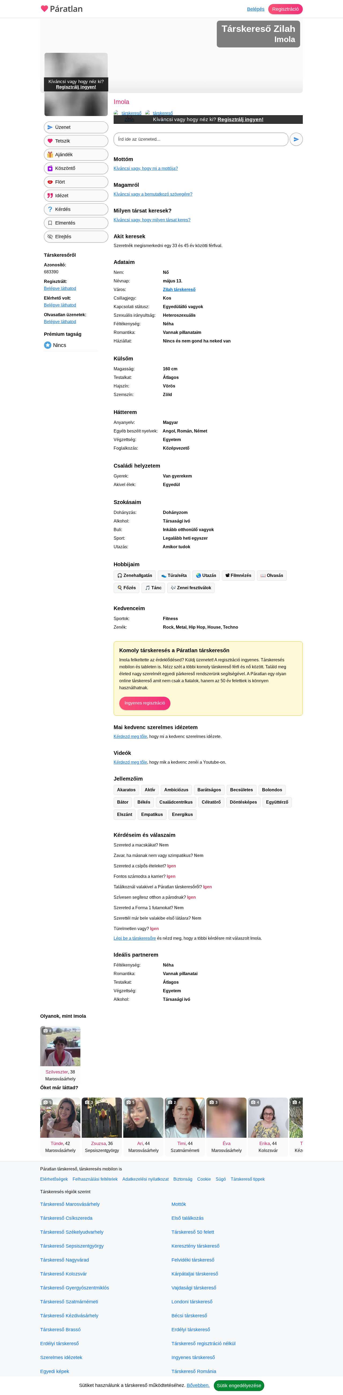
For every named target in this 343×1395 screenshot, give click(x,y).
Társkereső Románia (194, 1371)
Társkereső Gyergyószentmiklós (74, 1287)
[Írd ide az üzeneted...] (201, 139)
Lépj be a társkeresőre (135, 938)
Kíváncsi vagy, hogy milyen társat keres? (152, 220)
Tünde (57, 1143)
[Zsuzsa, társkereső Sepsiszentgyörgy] (102, 1118)
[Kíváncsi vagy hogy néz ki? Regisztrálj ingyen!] (76, 115)
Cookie (204, 1179)
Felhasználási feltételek (95, 1179)
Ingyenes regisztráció (145, 703)
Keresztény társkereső (195, 1246)
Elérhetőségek (54, 1179)
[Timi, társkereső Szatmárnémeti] (185, 1118)
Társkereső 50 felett (193, 1232)
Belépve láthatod (60, 288)
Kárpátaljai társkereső (195, 1274)
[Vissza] (50, 1124)
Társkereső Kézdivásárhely (69, 1315)
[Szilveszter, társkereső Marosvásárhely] (60, 1046)
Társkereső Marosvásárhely (70, 1204)
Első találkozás (188, 1218)
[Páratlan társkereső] (61, 8)
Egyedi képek (54, 1371)
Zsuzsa (98, 1143)
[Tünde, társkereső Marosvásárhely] (60, 1118)
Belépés (255, 9)
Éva (226, 1143)
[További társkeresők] (293, 1124)
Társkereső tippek (248, 1179)
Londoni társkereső (192, 1301)
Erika (264, 1143)
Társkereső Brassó (60, 1329)
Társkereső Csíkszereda (66, 1218)
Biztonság (182, 1179)
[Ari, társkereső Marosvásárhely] (143, 1118)
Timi (181, 1143)
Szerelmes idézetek (61, 1357)
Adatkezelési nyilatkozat (145, 1179)
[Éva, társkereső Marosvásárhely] (226, 1118)
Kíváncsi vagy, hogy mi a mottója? (146, 168)
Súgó (221, 1179)
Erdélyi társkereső (59, 1343)
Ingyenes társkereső (193, 1357)
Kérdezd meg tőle (130, 736)
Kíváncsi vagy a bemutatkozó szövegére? (153, 194)
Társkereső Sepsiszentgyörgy (72, 1246)
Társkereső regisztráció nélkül (204, 1343)
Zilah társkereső (179, 289)
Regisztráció (285, 9)
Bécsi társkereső (189, 1315)
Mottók (179, 1204)
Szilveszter (57, 1072)
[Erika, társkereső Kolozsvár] (268, 1118)
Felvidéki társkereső (193, 1260)
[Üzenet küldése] (296, 139)
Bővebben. (198, 1385)
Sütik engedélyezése (239, 1385)
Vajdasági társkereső (194, 1287)
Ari (140, 1143)
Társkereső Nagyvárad (64, 1260)
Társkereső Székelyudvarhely (71, 1232)
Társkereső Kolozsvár (63, 1274)
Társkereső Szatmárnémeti (69, 1301)
